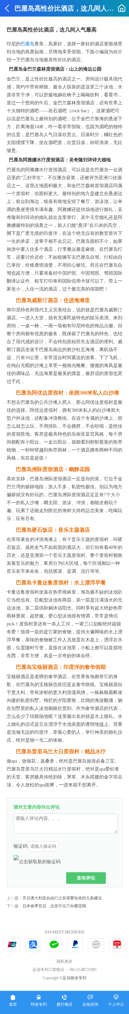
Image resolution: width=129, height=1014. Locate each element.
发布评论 (86, 878)
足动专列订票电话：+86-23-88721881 (64, 969)
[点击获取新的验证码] (37, 861)
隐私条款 (64, 961)
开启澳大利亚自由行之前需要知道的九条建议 (62, 898)
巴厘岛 (27, 43)
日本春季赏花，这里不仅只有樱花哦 (54, 906)
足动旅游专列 (74, 978)
